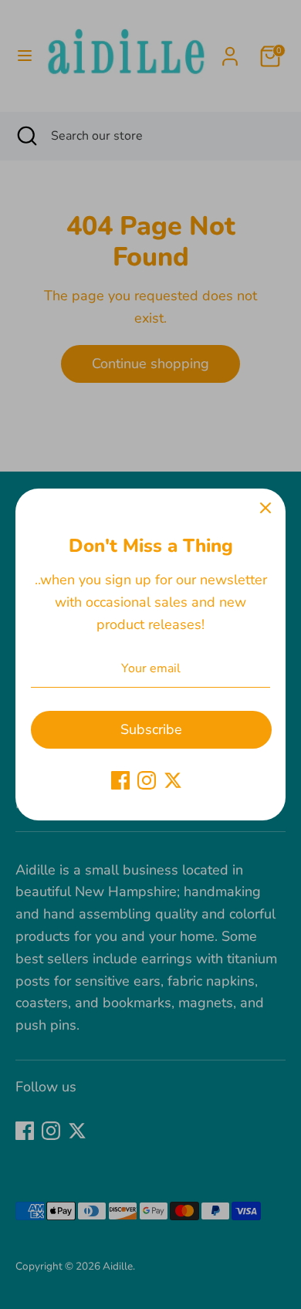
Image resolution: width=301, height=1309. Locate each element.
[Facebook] (120, 780)
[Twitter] (173, 780)
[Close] (265, 509)
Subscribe (151, 729)
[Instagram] (146, 780)
